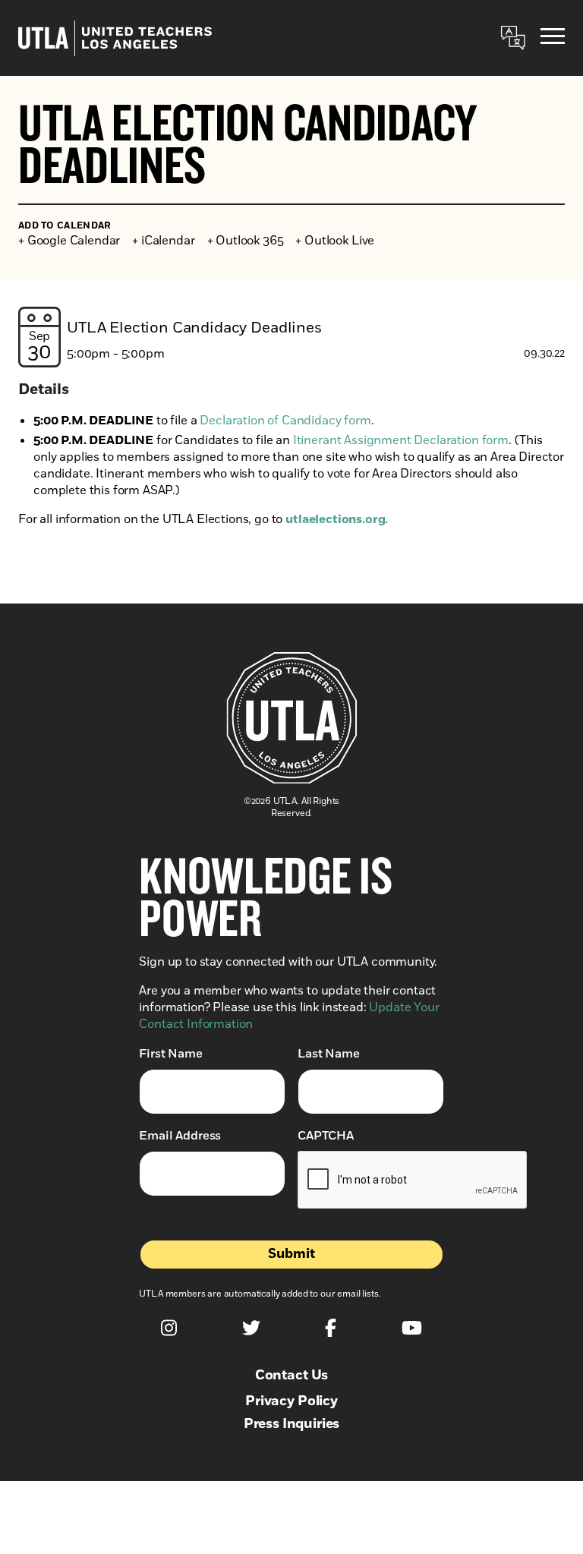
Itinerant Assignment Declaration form (401, 440)
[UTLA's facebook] (330, 1328)
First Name (170, 1053)
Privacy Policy (291, 1401)
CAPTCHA (326, 1135)
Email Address (180, 1135)
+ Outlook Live (334, 240)
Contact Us (291, 1375)
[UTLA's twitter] (251, 1328)
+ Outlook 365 (245, 240)
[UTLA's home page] (115, 38)
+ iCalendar (163, 240)
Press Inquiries (292, 1424)
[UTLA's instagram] (169, 1328)
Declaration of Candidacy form (285, 420)
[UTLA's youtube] (412, 1328)
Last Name (329, 1053)
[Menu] (552, 38)
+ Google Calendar (69, 240)
